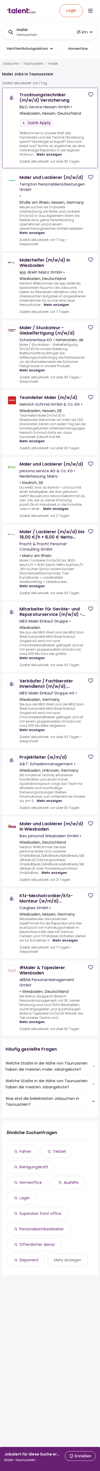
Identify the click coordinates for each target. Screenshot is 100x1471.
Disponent (28, 1260)
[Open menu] (90, 10)
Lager (24, 1198)
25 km (82, 32)
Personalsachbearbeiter (41, 1229)
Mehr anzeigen (49, 154)
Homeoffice (30, 1182)
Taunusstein (33, 63)
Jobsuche (10, 63)
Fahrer (25, 1151)
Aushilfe (71, 1182)
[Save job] (90, 94)
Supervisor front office (40, 1213)
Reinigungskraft (33, 1167)
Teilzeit (59, 1151)
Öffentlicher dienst (37, 1244)
